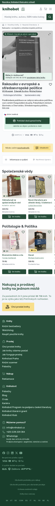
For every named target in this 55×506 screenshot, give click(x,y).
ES (26, 501)
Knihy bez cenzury (27, 494)
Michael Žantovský (36, 258)
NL (35, 501)
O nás (5, 399)
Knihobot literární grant (14, 411)
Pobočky (6, 366)
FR (39, 501)
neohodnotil (23, 148)
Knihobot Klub (9, 415)
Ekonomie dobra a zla (12, 255)
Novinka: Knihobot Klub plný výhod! (18, 2)
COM (21, 501)
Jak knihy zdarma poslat (15, 350)
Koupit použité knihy (13, 334)
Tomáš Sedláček (9, 258)
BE (43, 501)
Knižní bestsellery (11, 326)
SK (7, 501)
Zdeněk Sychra (21, 91)
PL (48, 501)
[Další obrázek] (49, 58)
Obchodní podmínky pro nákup (27, 480)
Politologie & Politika (19, 226)
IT (31, 501)
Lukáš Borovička (35, 206)
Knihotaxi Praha (10, 358)
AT (11, 501)
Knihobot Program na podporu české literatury (26, 407)
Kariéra (6, 403)
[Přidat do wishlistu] (50, 84)
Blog (4, 395)
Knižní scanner (9, 362)
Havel (31, 255)
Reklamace (8, 379)
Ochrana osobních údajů (27, 489)
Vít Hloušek (7, 91)
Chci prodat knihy (11, 346)
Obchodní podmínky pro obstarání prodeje (27, 485)
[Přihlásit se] (40, 9)
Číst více (5, 108)
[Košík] (45, 9)
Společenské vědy (17, 171)
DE (16, 501)
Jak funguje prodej (12, 354)
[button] (27, 56)
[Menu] (50, 9)
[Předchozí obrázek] (5, 58)
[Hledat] (49, 17)
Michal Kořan (35, 91)
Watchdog (7, 330)
